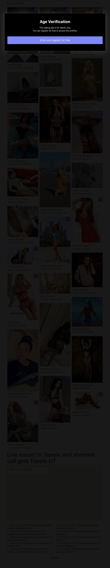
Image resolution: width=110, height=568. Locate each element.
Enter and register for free (55, 40)
